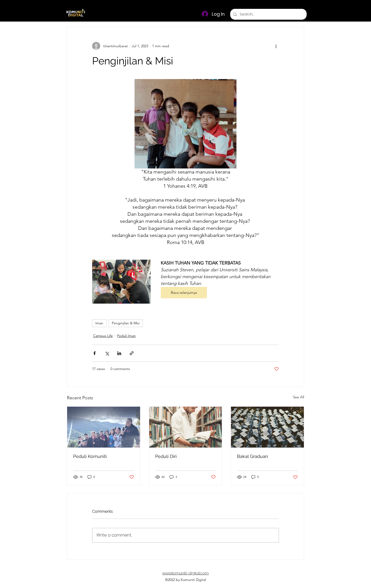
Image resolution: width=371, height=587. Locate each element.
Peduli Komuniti (90, 456)
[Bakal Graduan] (267, 427)
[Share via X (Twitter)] (106, 353)
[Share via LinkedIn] (119, 353)
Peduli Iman (126, 335)
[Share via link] (131, 353)
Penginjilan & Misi (126, 323)
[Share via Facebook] (94, 353)
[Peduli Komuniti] (103, 427)
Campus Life (103, 335)
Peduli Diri (166, 456)
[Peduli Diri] (185, 427)
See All (298, 397)
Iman (99, 323)
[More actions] (276, 46)
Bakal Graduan (252, 456)
